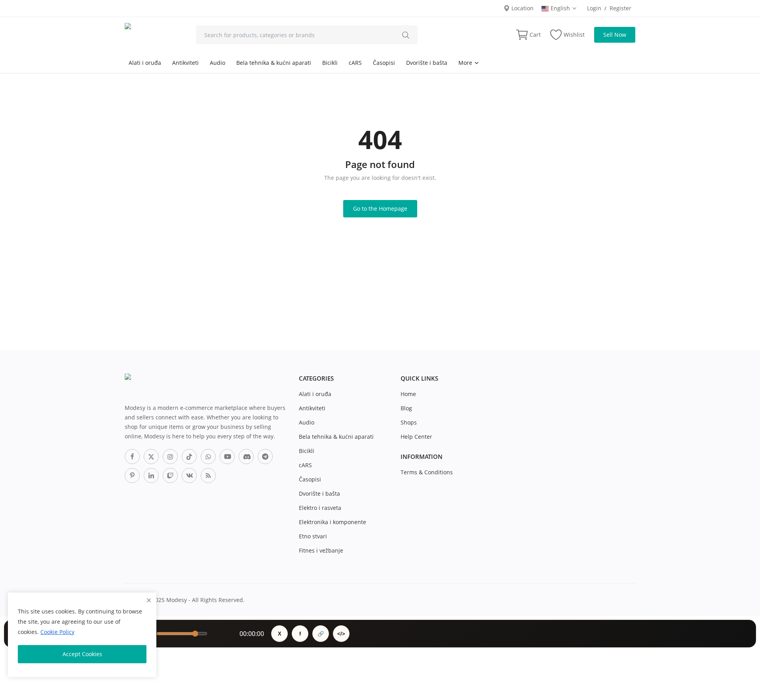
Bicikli (330, 62)
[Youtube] (227, 456)
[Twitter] (151, 456)
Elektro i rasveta (320, 507)
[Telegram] (265, 456)
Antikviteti (185, 62)
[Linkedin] (151, 475)
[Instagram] (170, 456)
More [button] (466, 62)
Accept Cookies (82, 654)
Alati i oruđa (145, 62)
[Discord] (246, 456)
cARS (355, 62)
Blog (406, 408)
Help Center (416, 436)
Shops (409, 422)
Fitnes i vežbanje (321, 550)
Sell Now (614, 34)
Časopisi (384, 62)
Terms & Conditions (427, 472)
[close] (148, 600)
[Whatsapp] (208, 456)
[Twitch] (170, 475)
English (561, 8)
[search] (405, 35)
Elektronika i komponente (332, 522)
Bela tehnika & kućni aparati (273, 62)
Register (620, 8)
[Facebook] (132, 456)
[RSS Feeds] (208, 475)
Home (408, 394)
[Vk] (189, 475)
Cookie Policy (57, 632)
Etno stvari (313, 536)
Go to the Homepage (380, 208)
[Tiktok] (189, 456)
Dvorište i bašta (426, 62)
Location (522, 8)
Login (594, 8)
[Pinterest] (132, 475)
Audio (217, 62)
